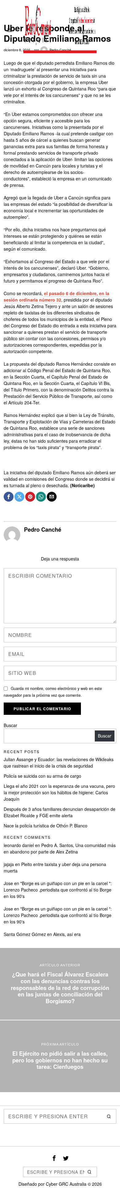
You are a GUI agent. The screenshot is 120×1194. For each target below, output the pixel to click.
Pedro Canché (42, 529)
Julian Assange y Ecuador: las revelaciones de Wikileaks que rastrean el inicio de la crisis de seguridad (59, 762)
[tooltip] (9, 497)
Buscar (10, 725)
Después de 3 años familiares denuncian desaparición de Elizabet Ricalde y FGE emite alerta (59, 812)
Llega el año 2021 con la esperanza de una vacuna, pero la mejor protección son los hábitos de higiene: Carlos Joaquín (59, 792)
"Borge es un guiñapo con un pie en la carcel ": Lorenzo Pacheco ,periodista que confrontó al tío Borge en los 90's (58, 889)
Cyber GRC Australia (66, 1184)
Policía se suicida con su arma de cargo (42, 776)
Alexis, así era (67, 934)
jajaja (9, 864)
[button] (109, 1116)
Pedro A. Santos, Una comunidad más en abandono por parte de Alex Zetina (60, 848)
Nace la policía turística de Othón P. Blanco (45, 825)
